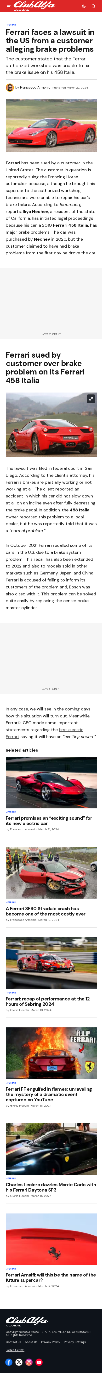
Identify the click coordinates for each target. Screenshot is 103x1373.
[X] (19, 1362)
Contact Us (13, 1342)
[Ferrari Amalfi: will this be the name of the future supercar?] (51, 1239)
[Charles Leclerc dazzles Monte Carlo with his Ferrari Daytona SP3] (51, 1149)
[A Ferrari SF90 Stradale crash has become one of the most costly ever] (51, 873)
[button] (8, 6)
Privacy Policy (50, 1342)
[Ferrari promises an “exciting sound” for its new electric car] (51, 782)
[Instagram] (29, 1362)
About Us (31, 1342)
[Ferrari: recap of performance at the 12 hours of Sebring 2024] (51, 963)
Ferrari (12, 25)
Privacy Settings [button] (75, 1342)
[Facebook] (9, 1362)
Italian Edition (15, 1350)
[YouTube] (39, 1362)
